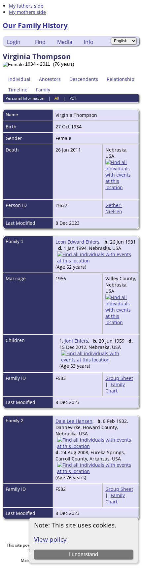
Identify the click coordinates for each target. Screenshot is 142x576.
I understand (83, 554)
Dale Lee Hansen (73, 421)
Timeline (17, 89)
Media (64, 42)
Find (40, 42)
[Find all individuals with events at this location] (120, 187)
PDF (73, 98)
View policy (50, 539)
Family (43, 89)
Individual (19, 79)
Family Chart (115, 387)
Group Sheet (119, 378)
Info (88, 42)
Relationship (120, 79)
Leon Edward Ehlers (77, 242)
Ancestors (50, 79)
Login (13, 42)
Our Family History (35, 25)
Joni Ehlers (76, 341)
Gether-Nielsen (113, 208)
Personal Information (25, 98)
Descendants (83, 79)
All (56, 98)
